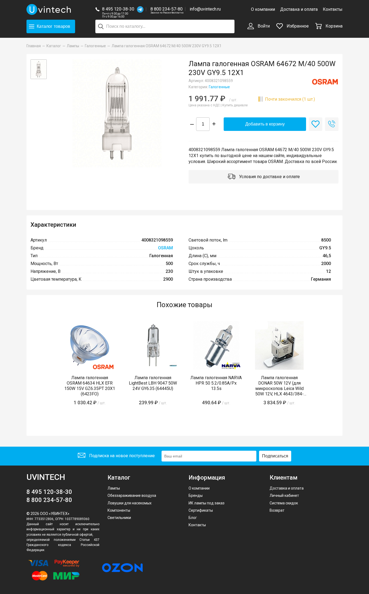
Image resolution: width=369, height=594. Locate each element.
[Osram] (324, 81)
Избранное (297, 26)
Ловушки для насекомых (130, 503)
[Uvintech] (49, 9)
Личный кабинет (284, 495)
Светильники (119, 517)
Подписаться (275, 456)
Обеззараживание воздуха (132, 495)
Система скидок (284, 503)
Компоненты (119, 510)
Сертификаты (201, 510)
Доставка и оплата (299, 9)
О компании (263, 9)
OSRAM (165, 247)
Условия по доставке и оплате (269, 176)
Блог (193, 517)
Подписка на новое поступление (121, 455)
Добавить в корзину (265, 124)
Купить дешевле (235, 105)
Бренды (196, 495)
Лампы (114, 488)
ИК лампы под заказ (206, 503)
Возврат (277, 510)
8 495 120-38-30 (118, 9)
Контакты (333, 9)
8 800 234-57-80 (166, 9)
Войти (263, 26)
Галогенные (219, 87)
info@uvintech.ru (205, 9)
